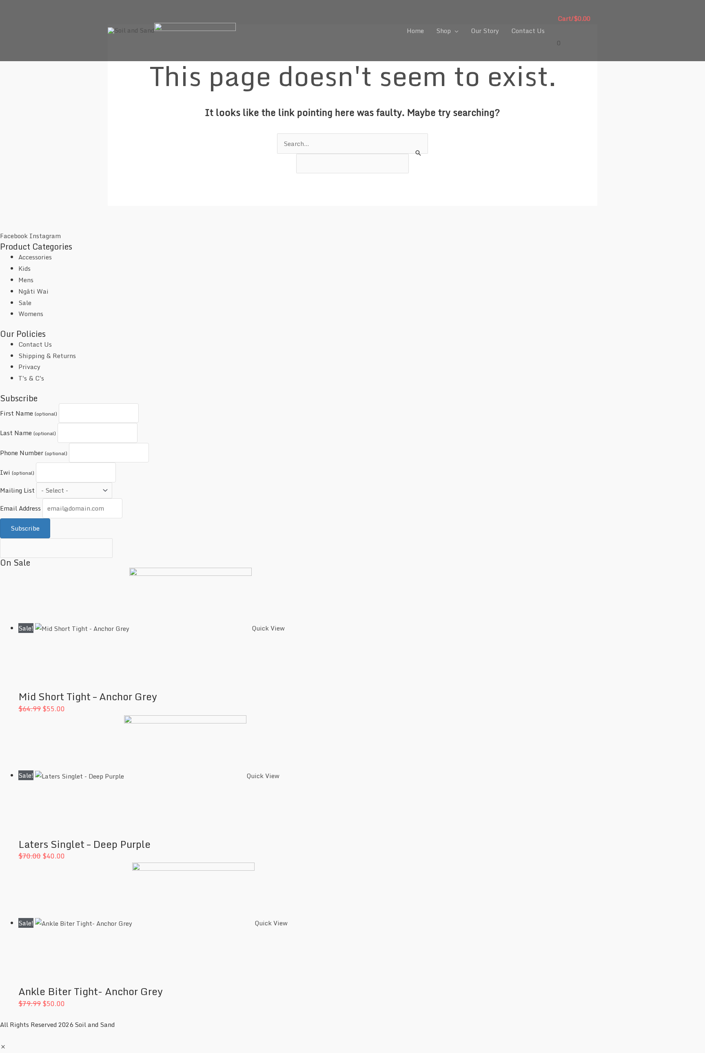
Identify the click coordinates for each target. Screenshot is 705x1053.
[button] (3, 1047)
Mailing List (17, 490)
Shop (443, 30)
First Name (28, 413)
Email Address (20, 508)
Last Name (28, 433)
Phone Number (33, 453)
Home (415, 30)
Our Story (485, 30)
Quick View (268, 628)
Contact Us (528, 30)
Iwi (17, 472)
